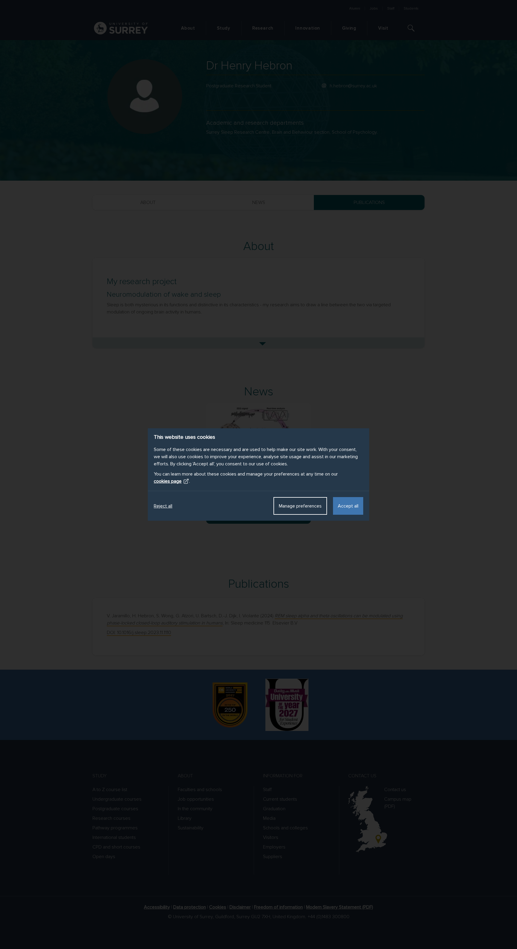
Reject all (163, 506)
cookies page (168, 481)
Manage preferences (300, 506)
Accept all (348, 506)
